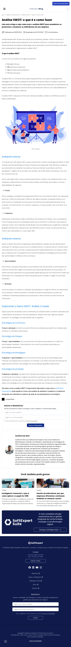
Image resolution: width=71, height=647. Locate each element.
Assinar (35, 618)
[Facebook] (30, 567)
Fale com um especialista (60, 3)
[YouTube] (37, 567)
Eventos (34, 588)
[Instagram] (41, 567)
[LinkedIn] (33, 567)
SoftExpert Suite (34, 581)
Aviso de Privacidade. (32, 421)
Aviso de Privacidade (35, 641)
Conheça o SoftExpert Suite (48, 530)
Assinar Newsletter (35, 425)
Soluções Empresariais (12, 15)
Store (34, 585)
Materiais (35, 573)
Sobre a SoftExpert (34, 577)
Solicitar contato (35, 561)
